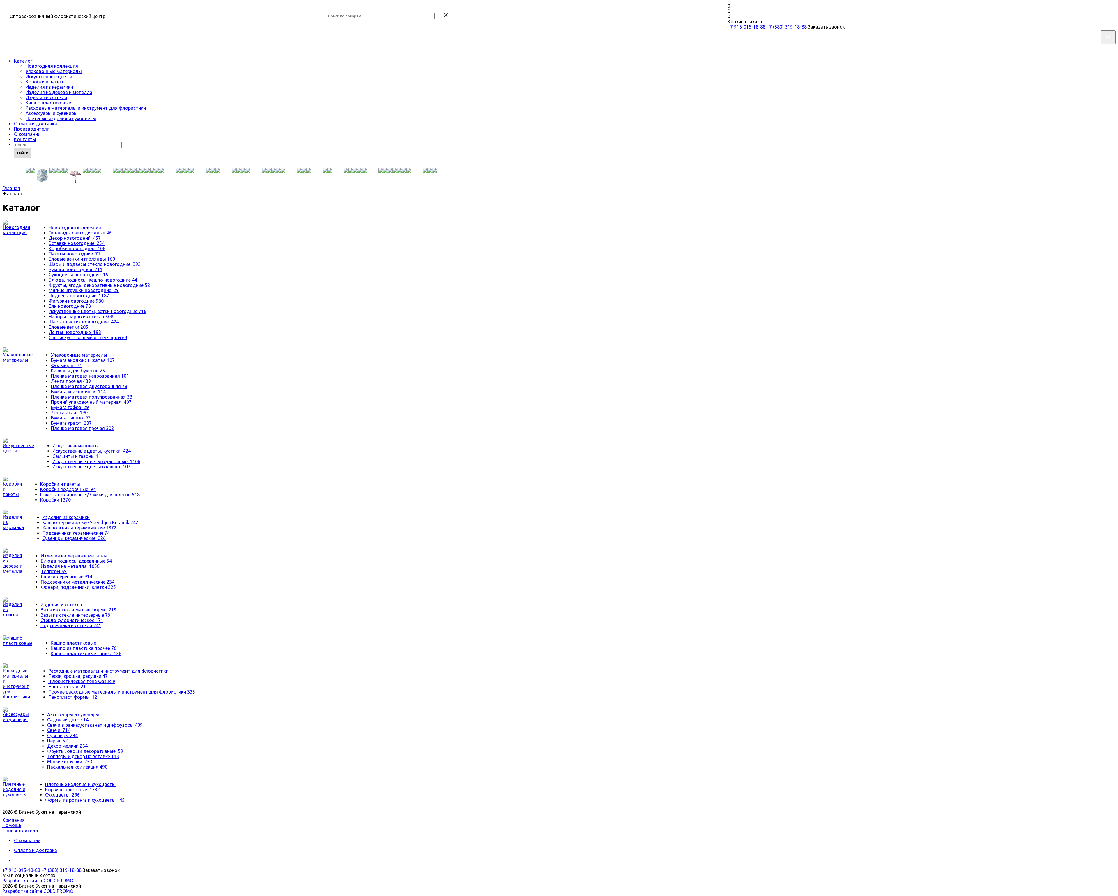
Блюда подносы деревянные (76, 560)
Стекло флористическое (71, 620)
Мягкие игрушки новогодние (84, 290)
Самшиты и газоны (76, 456)
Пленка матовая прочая (82, 428)
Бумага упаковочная (78, 391)
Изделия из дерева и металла (59, 92)
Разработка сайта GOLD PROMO (37, 880)
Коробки (55, 499)
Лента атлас (69, 412)
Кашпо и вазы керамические (79, 527)
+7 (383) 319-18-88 (787, 26)
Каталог (23, 60)
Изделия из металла (70, 566)
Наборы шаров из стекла (81, 316)
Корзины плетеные (72, 789)
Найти (22, 153)
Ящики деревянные (66, 576)
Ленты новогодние (75, 332)
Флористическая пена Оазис (81, 681)
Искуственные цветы (49, 76)
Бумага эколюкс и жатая (83, 360)
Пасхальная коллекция (77, 766)
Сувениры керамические (74, 538)
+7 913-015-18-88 (746, 26)
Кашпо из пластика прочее (85, 648)
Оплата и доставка (35, 123)
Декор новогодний (75, 238)
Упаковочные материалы (54, 71)
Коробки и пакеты (46, 81)
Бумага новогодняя (75, 269)
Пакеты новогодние (74, 253)
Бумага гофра (70, 407)
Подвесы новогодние (79, 295)
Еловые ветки (68, 327)
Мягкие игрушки (69, 761)
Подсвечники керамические (76, 533)
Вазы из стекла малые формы (78, 609)
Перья (57, 740)
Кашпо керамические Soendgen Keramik (90, 522)
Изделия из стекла (46, 97)
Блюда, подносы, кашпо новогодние (93, 279)
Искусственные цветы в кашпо (91, 466)
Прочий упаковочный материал (91, 402)
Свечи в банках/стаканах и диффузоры (95, 725)
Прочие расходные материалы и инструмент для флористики (121, 691)
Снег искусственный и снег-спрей (88, 337)
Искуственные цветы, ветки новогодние (97, 311)
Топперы (54, 571)
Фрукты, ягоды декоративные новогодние (99, 285)
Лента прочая (71, 381)
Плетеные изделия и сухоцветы (61, 118)
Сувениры (62, 735)
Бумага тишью (71, 417)
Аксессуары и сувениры (51, 113)
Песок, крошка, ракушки (78, 676)
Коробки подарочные (68, 489)
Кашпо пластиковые (48, 102)
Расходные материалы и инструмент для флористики (86, 108)
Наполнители (67, 686)
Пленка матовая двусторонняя (89, 386)
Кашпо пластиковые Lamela (86, 653)
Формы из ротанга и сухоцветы (85, 800)
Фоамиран (66, 365)
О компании (27, 134)
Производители (31, 128)
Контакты (25, 139)
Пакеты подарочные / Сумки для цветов (90, 494)
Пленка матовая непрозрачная (90, 375)
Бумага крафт (71, 423)
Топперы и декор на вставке (83, 756)
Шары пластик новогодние (84, 321)
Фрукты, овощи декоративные (85, 751)
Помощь (11, 825)
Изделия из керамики (49, 87)
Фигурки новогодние (76, 300)
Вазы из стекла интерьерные (76, 615)
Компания (13, 820)
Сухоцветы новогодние (78, 274)
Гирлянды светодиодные (80, 232)
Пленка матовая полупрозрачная (91, 396)
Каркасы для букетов (78, 370)
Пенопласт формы (72, 697)
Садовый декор (68, 719)
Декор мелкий (67, 746)
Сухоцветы (62, 794)
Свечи (58, 730)
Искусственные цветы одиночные (96, 461)
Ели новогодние (70, 306)
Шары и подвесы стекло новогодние (95, 264)
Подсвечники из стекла (70, 625)
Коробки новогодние (77, 248)
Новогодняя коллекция (52, 66)
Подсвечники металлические (77, 581)
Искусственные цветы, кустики (91, 451)
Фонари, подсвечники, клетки (78, 587)
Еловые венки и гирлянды (82, 259)
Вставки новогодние (77, 243)
